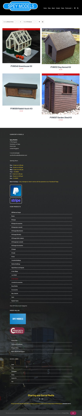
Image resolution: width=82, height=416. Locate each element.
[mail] (42, 399)
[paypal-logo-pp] (16, 185)
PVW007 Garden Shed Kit (61, 117)
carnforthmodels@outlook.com (18, 155)
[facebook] (39, 399)
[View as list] (42, 21)
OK (73, 413)
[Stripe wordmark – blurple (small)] (16, 198)
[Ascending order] (20, 21)
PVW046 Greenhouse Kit (21, 66)
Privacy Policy (65, 413)
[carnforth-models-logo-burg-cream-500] (18, 325)
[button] (77, 8)
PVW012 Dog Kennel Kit (60, 67)
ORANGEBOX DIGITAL (66, 403)
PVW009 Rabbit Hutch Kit (21, 108)
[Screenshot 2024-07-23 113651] (18, 314)
